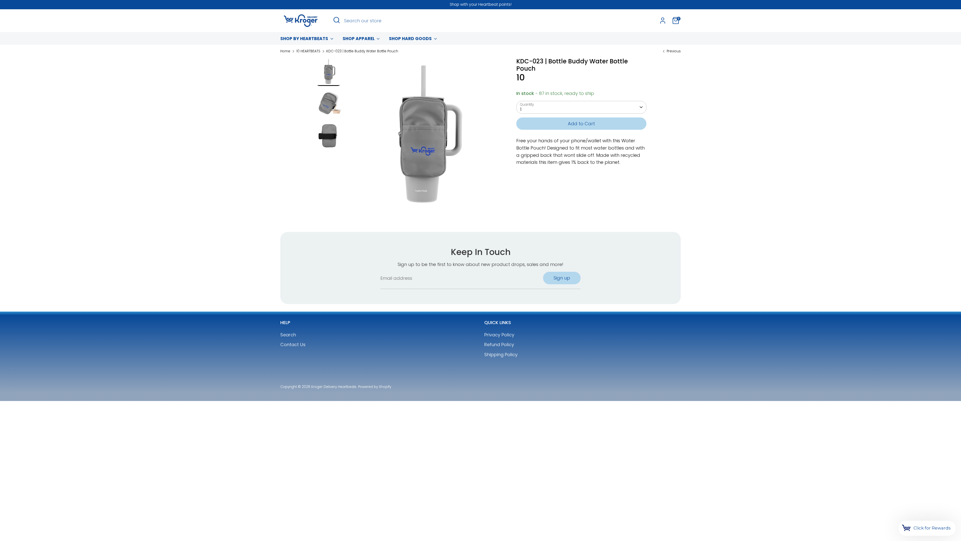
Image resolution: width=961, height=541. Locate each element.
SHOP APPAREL (359, 39)
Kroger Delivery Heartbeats (333, 386)
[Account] (663, 21)
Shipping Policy (501, 354)
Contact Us (293, 344)
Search (288, 335)
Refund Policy (499, 344)
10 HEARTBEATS (308, 51)
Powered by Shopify (374, 386)
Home (285, 51)
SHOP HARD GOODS (411, 39)
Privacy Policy (499, 335)
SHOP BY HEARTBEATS (304, 39)
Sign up (562, 278)
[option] (424, 137)
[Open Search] (337, 20)
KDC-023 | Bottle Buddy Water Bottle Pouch (362, 51)
